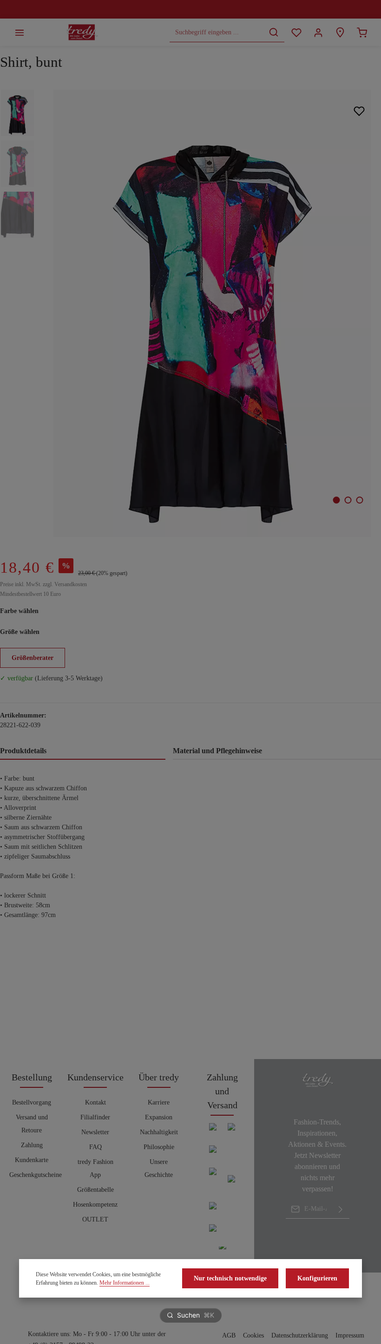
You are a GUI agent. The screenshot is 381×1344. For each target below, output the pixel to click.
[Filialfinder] (340, 32)
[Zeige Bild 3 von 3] (359, 500)
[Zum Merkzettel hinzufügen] (358, 111)
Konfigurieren (317, 1278)
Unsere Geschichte (159, 1168)
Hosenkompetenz (95, 1204)
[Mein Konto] (318, 32)
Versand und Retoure (32, 1124)
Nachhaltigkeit (159, 1132)
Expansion (158, 1117)
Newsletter (95, 1132)
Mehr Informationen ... (124, 1282)
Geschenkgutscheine (35, 1174)
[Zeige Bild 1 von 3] (336, 500)
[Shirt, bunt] (212, 313)
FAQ (95, 1147)
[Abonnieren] (340, 1209)
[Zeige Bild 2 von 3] (348, 500)
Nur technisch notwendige (230, 1278)
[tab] (82, 751)
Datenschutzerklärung (299, 1335)
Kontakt (95, 1102)
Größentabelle (95, 1189)
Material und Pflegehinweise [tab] (217, 751)
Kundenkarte (31, 1160)
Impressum (349, 1335)
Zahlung (32, 1145)
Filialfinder (95, 1117)
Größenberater (32, 657)
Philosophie (159, 1147)
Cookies (253, 1335)
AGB (229, 1335)
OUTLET (95, 1219)
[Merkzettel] (296, 32)
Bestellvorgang (31, 1102)
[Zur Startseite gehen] (82, 32)
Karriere (159, 1102)
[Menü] (19, 32)
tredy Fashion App (95, 1168)
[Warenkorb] (362, 32)
